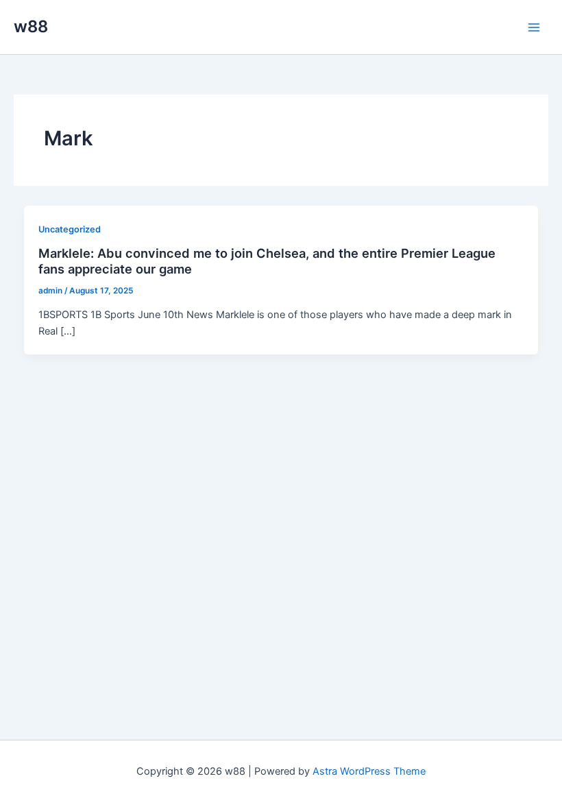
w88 (31, 26)
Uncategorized (69, 229)
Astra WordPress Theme (369, 771)
